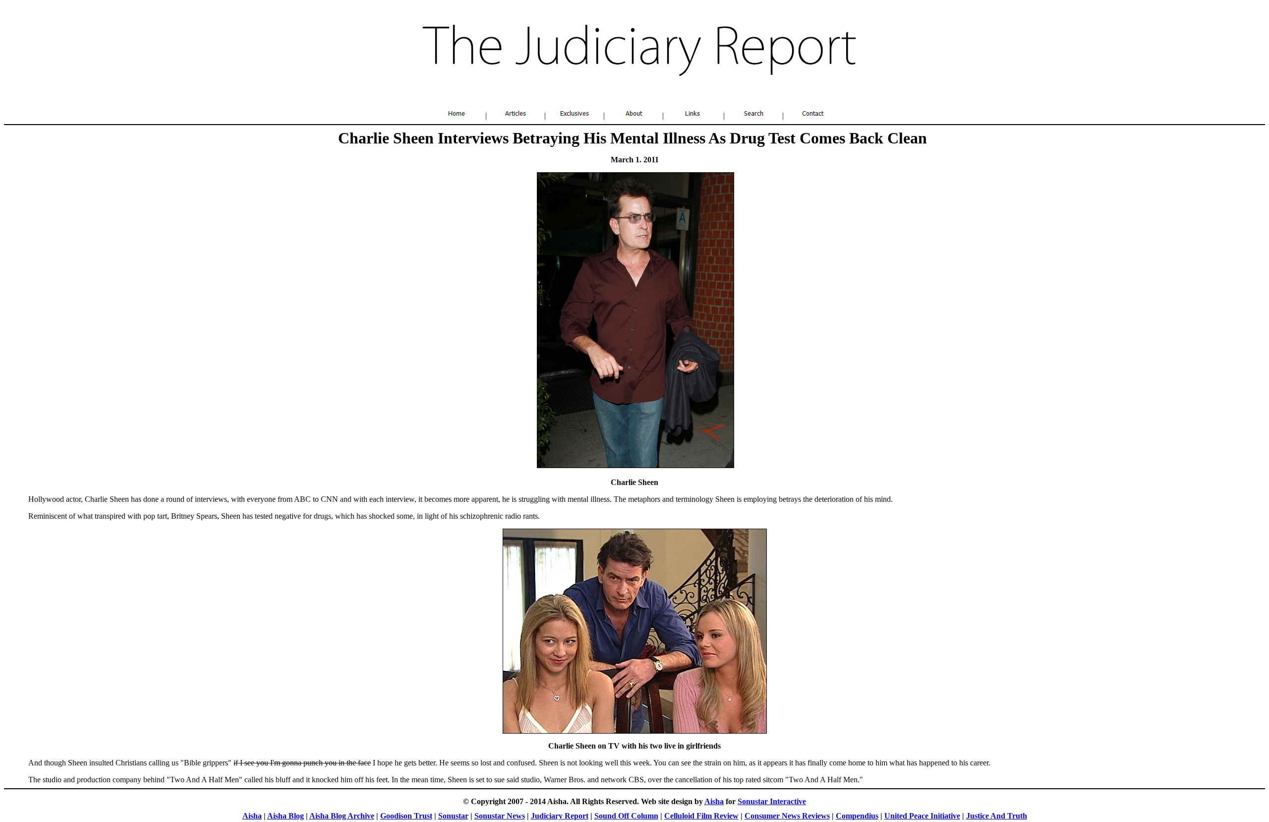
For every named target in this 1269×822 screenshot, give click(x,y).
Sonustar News (499, 816)
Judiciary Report (559, 816)
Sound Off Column (626, 816)
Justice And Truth (996, 816)
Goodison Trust (406, 816)
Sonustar (453, 816)
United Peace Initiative (922, 816)
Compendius (857, 816)
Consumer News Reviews (787, 816)
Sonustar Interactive (772, 801)
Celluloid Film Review (701, 816)
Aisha (714, 801)
